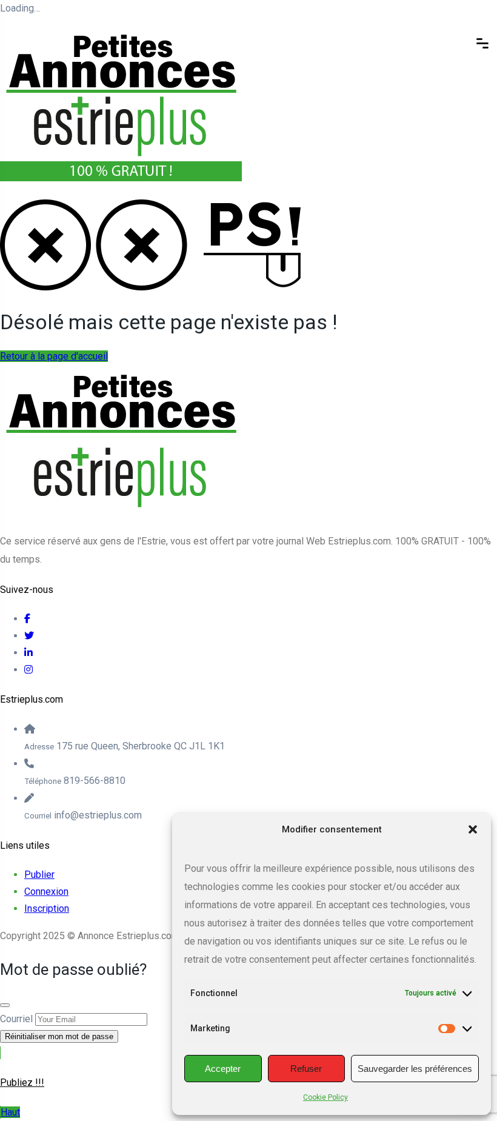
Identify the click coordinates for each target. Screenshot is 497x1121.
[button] (473, 829)
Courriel (16, 1019)
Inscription (46, 908)
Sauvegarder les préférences (415, 1068)
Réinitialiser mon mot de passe (59, 1036)
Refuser (306, 1068)
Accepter (223, 1068)
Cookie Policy (325, 1097)
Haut (10, 1112)
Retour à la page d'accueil (54, 356)
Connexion (46, 891)
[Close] (5, 1005)
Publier (39, 874)
